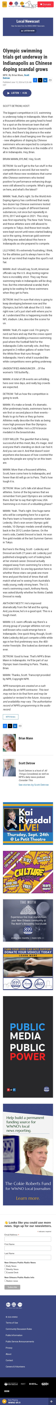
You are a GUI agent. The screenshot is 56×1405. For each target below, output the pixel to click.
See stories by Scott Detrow (34, 784)
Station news (12, 1281)
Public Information (14, 1335)
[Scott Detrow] (9, 767)
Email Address (11, 1234)
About (8, 1354)
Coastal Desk (12, 1272)
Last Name (9, 1253)
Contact (9, 1360)
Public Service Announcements (20, 1342)
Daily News (11, 1266)
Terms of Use (12, 1323)
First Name (9, 1244)
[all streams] (52, 1401)
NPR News (10, 717)
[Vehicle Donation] (28, 969)
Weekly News (12, 1269)
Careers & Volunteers (15, 1367)
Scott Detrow (27, 763)
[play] (4, 1401)
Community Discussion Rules (19, 1329)
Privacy (9, 1348)
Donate (47, 4)
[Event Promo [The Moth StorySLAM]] (28, 920)
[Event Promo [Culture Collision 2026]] (28, 872)
